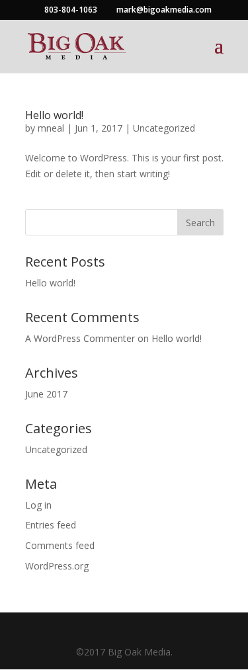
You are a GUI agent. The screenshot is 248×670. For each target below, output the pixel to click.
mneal (51, 128)
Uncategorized (164, 128)
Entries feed (50, 525)
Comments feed (60, 545)
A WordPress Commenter (80, 338)
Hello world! (54, 115)
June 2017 (46, 394)
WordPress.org (57, 566)
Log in (38, 505)
